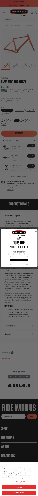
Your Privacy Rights (19, 482)
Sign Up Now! (19, 260)
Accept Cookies (19, 492)
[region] (19, 479)
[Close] (35, 465)
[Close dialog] (36, 231)
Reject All (19, 487)
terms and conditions (21, 264)
